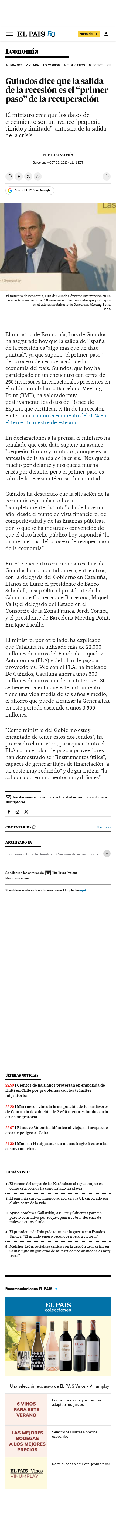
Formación (51, 65)
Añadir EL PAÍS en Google (32, 190)
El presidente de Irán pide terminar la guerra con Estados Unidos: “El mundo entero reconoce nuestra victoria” (57, 1234)
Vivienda (32, 65)
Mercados (14, 65)
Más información (17, 878)
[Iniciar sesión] (106, 34)
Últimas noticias (21, 1075)
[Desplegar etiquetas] (107, 853)
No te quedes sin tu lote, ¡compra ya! (81, 1464)
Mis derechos (74, 65)
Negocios (96, 65)
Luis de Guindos (39, 854)
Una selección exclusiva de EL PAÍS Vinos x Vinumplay (59, 1386)
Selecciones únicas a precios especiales (74, 1434)
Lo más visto (17, 1172)
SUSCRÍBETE (89, 34)
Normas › (103, 827)
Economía (21, 51)
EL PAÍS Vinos (58, 1306)
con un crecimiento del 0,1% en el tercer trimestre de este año (55, 418)
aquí (82, 890)
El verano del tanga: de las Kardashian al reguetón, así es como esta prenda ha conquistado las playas (56, 1185)
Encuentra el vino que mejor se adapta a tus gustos (76, 1402)
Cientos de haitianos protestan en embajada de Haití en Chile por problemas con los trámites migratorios (55, 1090)
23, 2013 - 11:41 (66, 162)
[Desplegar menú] (9, 34)
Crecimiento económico (75, 854)
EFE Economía (58, 154)
